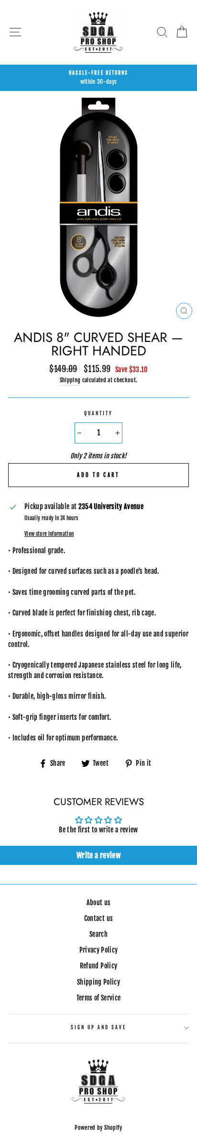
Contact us (98, 918)
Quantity (98, 413)
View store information (49, 534)
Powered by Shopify (98, 1127)
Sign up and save (99, 1027)
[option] (98, 78)
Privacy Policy (98, 950)
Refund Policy (98, 966)
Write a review (98, 855)
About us (99, 902)
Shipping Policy (98, 982)
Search (98, 934)
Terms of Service (98, 998)
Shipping (70, 380)
